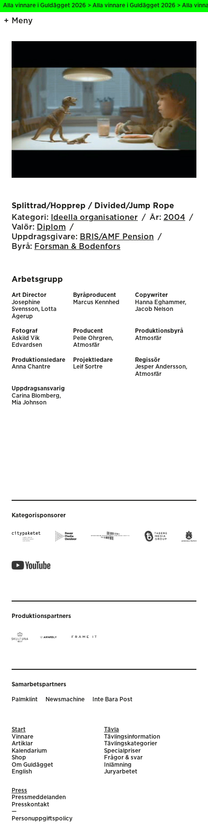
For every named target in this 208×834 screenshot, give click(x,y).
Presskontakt (30, 804)
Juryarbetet (120, 771)
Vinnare (22, 737)
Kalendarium (29, 751)
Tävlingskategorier (130, 743)
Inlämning (118, 765)
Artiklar (22, 743)
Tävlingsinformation (132, 737)
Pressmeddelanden (39, 797)
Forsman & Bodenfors (77, 246)
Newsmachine (65, 699)
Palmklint (25, 699)
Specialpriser (122, 751)
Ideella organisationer (94, 217)
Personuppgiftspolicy (42, 818)
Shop (19, 757)
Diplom (51, 227)
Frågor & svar (123, 757)
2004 (174, 217)
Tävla (111, 729)
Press (19, 790)
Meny (22, 21)
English (22, 771)
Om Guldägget (32, 765)
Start (19, 729)
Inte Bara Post (112, 699)
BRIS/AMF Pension (117, 237)
